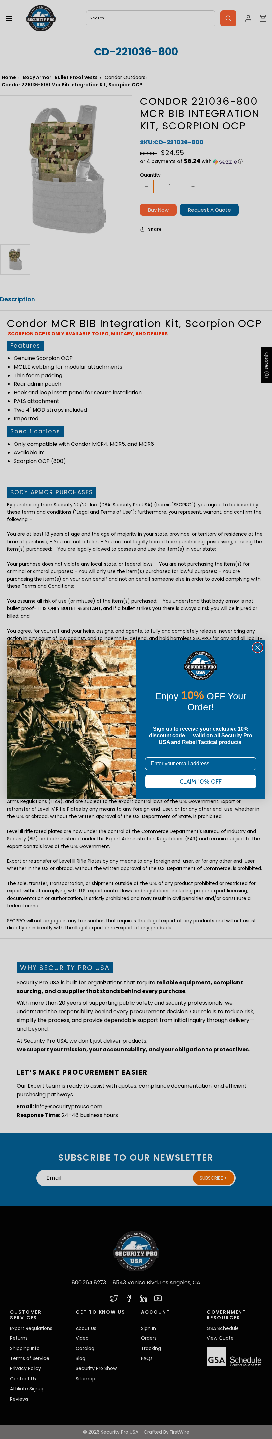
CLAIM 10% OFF (201, 781)
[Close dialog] (258, 647)
